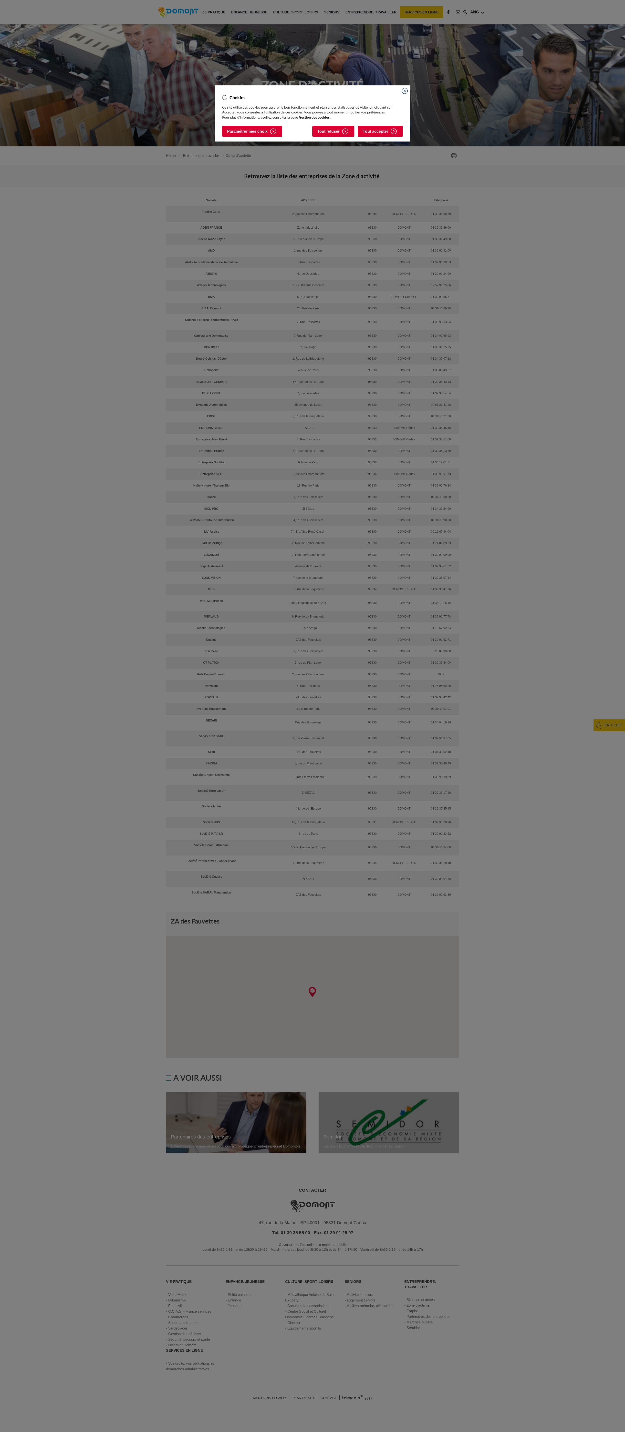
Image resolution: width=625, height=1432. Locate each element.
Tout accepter (375, 131)
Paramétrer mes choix (247, 131)
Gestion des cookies (314, 117)
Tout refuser (328, 131)
